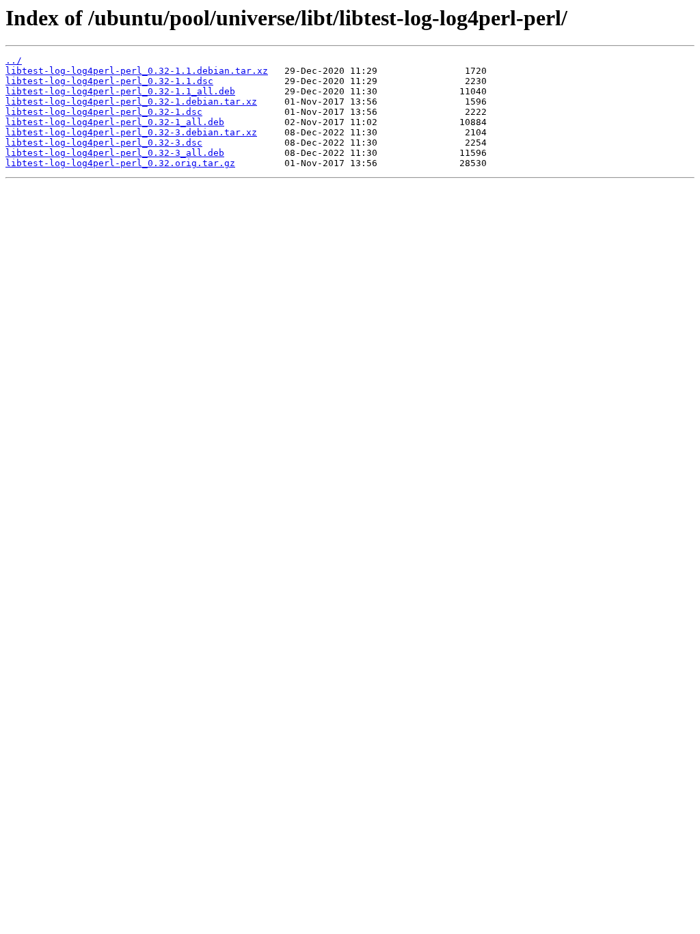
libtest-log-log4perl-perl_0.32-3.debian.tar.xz (131, 132)
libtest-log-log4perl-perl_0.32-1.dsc (103, 112)
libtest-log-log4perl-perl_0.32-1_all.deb (114, 122)
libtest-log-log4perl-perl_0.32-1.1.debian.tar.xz (136, 71)
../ (13, 60)
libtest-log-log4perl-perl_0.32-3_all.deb (114, 153)
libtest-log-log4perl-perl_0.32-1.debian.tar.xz (131, 101)
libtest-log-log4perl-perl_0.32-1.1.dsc (109, 81)
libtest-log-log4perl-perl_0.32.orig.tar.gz (120, 163)
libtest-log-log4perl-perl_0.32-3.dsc (103, 142)
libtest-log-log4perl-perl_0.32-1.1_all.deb (120, 91)
